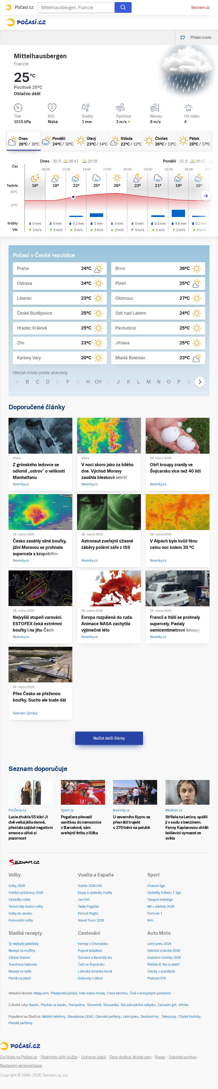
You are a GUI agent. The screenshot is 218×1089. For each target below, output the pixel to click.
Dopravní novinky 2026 (164, 957)
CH (98, 382)
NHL (150, 920)
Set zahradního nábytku (138, 1005)
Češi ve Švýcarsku (91, 964)
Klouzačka (111, 1005)
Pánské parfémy (20, 1023)
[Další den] (205, 195)
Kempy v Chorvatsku (93, 944)
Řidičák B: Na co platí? (163, 964)
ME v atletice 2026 (160, 906)
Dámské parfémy (108, 1017)
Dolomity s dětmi (90, 978)
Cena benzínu (117, 993)
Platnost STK (156, 978)
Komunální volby (21, 920)
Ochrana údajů (93, 1057)
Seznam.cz (200, 7)
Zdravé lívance (19, 957)
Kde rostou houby (92, 993)
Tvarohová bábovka (23, 964)
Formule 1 (154, 913)
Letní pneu (131, 1017)
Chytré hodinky (189, 1017)
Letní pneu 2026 (159, 944)
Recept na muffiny (22, 951)
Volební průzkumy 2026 (26, 893)
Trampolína (76, 1005)
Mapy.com (41, 993)
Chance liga (156, 886)
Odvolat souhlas (182, 1057)
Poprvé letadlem (90, 951)
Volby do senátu (20, 913)
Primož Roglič (88, 913)
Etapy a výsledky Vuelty (95, 893)
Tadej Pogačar (88, 906)
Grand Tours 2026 (91, 920)
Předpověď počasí (64, 993)
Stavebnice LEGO (80, 1017)
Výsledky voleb (19, 900)
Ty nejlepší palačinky (24, 944)
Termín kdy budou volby (26, 906)
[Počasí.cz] (26, 22)
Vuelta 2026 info (90, 886)
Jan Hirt (84, 900)
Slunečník (94, 1005)
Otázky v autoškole (161, 971)
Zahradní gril (167, 1005)
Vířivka (183, 1005)
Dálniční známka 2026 (163, 951)
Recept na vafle (20, 971)
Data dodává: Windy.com (131, 1057)
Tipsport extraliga (160, 900)
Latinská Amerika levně (95, 971)
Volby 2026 (17, 886)
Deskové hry (150, 1017)
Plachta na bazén (53, 1005)
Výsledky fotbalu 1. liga (164, 893)
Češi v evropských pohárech (150, 993)
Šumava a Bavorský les (95, 957)
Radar (160, 1057)
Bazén (34, 1005)
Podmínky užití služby (59, 1057)
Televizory (169, 1017)
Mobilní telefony (53, 1017)
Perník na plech (20, 978)
